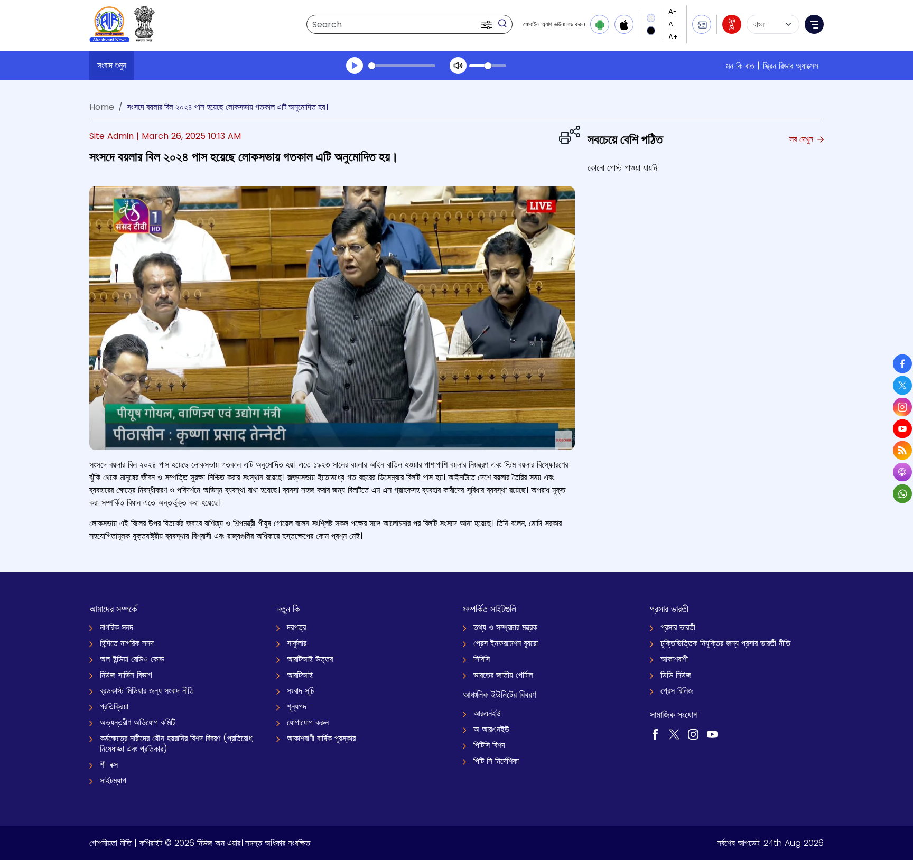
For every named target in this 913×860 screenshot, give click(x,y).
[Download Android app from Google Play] (599, 24)
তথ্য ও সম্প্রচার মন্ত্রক (505, 627)
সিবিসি (481, 659)
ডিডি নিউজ (675, 675)
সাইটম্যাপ (113, 780)
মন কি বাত (740, 66)
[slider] (401, 66)
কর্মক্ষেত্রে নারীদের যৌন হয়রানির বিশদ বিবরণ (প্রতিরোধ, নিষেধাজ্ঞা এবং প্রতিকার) (177, 743)
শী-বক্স (109, 765)
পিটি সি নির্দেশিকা (496, 761)
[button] (487, 24)
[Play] (354, 65)
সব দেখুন (802, 139)
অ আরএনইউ (491, 729)
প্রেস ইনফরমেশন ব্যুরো (505, 643)
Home (101, 107)
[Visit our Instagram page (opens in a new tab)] (693, 733)
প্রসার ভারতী (677, 627)
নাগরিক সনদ (116, 627)
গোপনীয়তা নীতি (110, 843)
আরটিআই (300, 675)
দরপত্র (296, 627)
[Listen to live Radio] (731, 24)
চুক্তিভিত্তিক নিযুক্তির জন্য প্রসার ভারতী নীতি (725, 643)
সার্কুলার (296, 643)
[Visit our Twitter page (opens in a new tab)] (674, 733)
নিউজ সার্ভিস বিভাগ (126, 675)
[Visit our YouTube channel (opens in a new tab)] (712, 733)
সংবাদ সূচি (300, 691)
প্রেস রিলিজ (676, 691)
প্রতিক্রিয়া (114, 706)
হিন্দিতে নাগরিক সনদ (127, 643)
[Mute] (458, 65)
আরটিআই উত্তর (310, 659)
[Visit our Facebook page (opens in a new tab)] (655, 733)
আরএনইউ (487, 713)
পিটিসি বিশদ (489, 745)
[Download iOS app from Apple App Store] (623, 24)
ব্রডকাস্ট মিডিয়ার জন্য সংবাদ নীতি (147, 691)
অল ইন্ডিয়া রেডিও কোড (132, 659)
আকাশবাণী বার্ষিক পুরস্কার (321, 738)
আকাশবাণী (674, 659)
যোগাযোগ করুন (308, 722)
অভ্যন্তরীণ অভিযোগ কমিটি (137, 722)
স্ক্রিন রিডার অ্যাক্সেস (790, 66)
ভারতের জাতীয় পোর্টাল (503, 675)
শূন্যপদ (296, 706)
